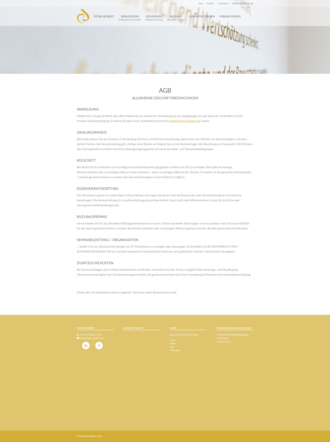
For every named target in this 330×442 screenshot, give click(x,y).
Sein (172, 346)
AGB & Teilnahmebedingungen (233, 334)
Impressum (224, 338)
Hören (173, 343)
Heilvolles (175, 350)
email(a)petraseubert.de (184, 121)
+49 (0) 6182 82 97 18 (90, 334)
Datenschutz (224, 341)
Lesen (173, 340)
